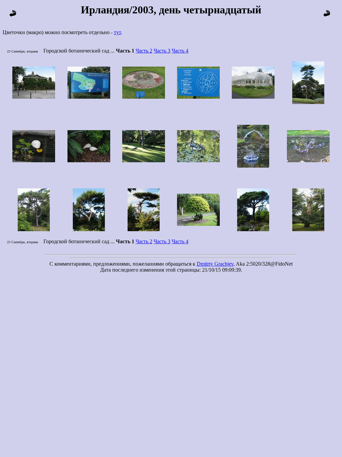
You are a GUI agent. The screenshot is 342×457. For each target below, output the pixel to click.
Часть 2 (144, 51)
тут (117, 32)
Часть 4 (180, 51)
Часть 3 (162, 51)
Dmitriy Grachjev (215, 264)
